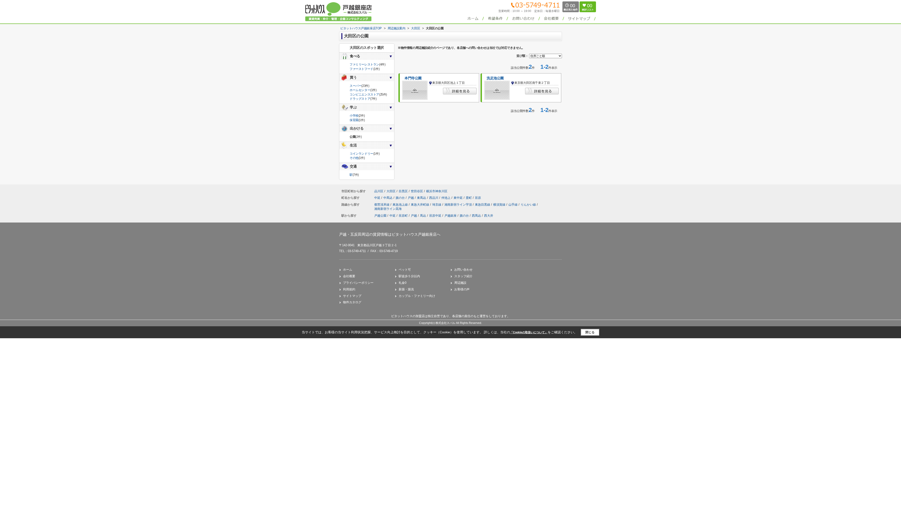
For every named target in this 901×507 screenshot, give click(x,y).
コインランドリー (361, 153)
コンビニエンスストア (364, 94)
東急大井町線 (420, 204)
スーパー (355, 86)
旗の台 (401, 198)
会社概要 (349, 276)
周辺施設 (460, 282)
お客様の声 (462, 289)
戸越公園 (380, 215)
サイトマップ (352, 296)
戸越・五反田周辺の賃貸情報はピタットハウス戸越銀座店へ (389, 234)
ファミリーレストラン (364, 64)
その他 (354, 158)
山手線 (513, 204)
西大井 (488, 215)
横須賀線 (499, 204)
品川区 (378, 191)
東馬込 (422, 198)
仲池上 (446, 198)
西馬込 (476, 215)
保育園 (354, 120)
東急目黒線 (483, 204)
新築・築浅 (406, 289)
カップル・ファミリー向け (417, 296)
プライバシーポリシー (358, 282)
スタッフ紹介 (463, 276)
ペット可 (405, 269)
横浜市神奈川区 (436, 191)
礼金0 (402, 282)
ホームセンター (360, 90)
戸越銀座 (450, 215)
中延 (377, 198)
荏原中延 (435, 215)
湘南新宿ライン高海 (388, 209)
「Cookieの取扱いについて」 (529, 332)
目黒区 (403, 191)
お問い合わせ (463, 269)
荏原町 (403, 215)
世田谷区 (417, 191)
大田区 (391, 191)
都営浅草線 (382, 204)
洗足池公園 (495, 78)
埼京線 (437, 204)
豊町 (469, 198)
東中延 (459, 198)
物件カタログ (352, 302)
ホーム (347, 269)
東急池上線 (401, 204)
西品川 (434, 198)
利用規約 (349, 289)
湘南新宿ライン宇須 (458, 204)
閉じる (590, 332)
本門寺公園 (413, 78)
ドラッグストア (360, 98)
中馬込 (388, 198)
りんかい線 (529, 204)
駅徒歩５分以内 (409, 276)
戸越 (411, 198)
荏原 (478, 198)
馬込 (423, 215)
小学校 (354, 115)
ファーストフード (361, 69)
